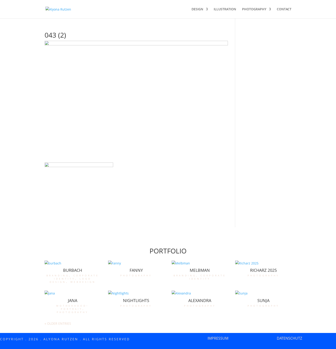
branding (57, 275)
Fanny (136, 270)
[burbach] (73, 263)
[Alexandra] (200, 293)
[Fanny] (136, 263)
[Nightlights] (136, 293)
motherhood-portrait (72, 307)
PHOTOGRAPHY (254, 9)
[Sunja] (263, 293)
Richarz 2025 (263, 270)
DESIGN (197, 9)
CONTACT (284, 9)
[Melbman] (200, 263)
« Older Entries (58, 323)
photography (136, 275)
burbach (72, 270)
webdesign (83, 281)
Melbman (200, 270)
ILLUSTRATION (225, 9)
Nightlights (136, 300)
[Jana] (73, 293)
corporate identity (76, 276)
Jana (72, 300)
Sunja (263, 300)
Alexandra (199, 300)
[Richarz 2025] (263, 263)
